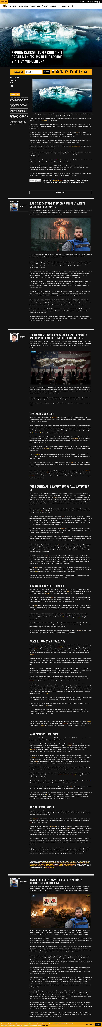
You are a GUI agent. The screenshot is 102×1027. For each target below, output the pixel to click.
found (68, 828)
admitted (36, 649)
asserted (43, 725)
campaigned (32, 749)
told (77, 132)
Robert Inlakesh (23, 205)
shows (52, 597)
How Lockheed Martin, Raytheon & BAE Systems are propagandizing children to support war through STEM (19, 99)
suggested (65, 723)
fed (59, 544)
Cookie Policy (45, 1025)
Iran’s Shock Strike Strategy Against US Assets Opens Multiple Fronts (57, 204)
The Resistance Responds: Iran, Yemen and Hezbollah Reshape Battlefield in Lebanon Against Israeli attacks (19, 117)
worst (36, 571)
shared (79, 630)
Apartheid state (67, 617)
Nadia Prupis (13, 81)
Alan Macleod (23, 336)
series (68, 591)
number (63, 864)
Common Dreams (57, 180)
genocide (81, 617)
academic (69, 864)
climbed (36, 761)
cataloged (73, 775)
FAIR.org (31, 866)
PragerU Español (36, 432)
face (62, 613)
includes (47, 593)
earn (63, 431)
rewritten (37, 454)
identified (31, 680)
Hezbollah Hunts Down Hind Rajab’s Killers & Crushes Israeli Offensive (18, 111)
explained (31, 654)
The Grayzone (48, 866)
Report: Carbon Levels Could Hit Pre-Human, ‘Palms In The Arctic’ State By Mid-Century (36, 57)
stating (55, 497)
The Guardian (37, 866)
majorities (35, 818)
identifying (75, 438)
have (69, 775)
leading (70, 743)
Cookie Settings (90, 1024)
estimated (54, 417)
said (47, 693)
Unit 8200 (60, 647)
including (46, 448)
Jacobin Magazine (57, 866)
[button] (83, 2)
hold (30, 822)
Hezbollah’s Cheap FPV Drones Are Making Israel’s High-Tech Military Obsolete (18, 123)
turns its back (57, 160)
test (47, 472)
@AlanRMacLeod (49, 867)
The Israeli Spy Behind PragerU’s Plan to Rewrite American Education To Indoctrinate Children (58, 336)
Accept (98, 1024)
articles (74, 864)
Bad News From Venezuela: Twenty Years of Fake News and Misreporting (57, 863)
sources (66, 775)
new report (44, 120)
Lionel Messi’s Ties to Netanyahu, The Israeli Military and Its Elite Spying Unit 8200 (18, 105)
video (63, 516)
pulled (33, 757)
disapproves (53, 826)
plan (46, 794)
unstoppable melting (74, 146)
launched (87, 470)
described (31, 475)
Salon (43, 866)
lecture (63, 528)
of (65, 864)
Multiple (61, 775)
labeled (70, 745)
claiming (88, 721)
